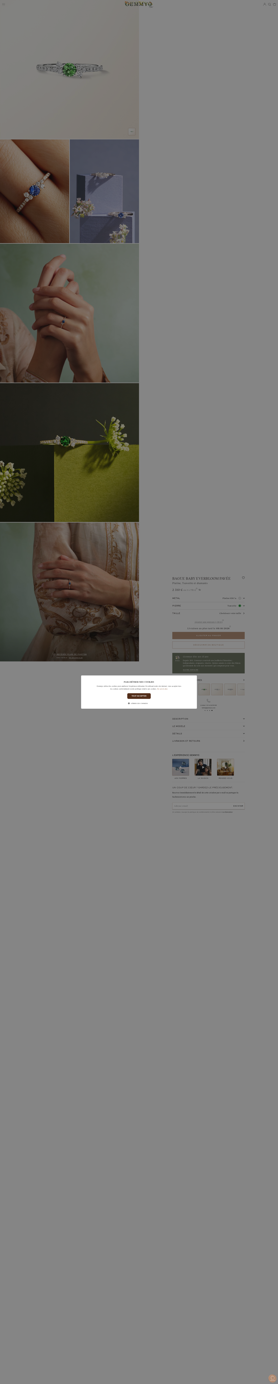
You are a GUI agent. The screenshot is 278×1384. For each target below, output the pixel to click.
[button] (139, 703)
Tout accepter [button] (139, 696)
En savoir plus (162, 689)
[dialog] (139, 692)
